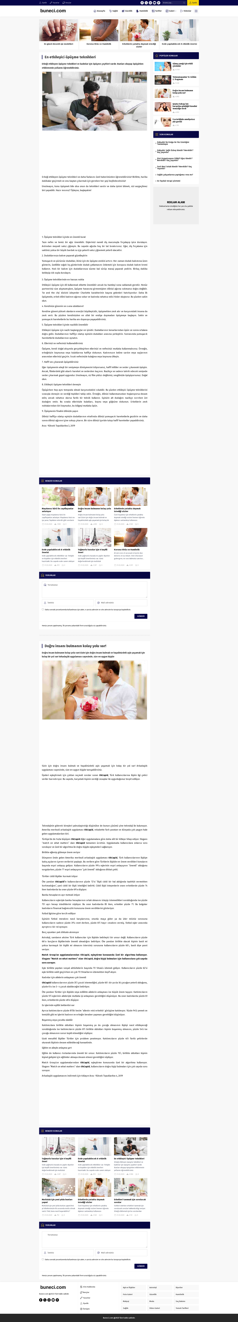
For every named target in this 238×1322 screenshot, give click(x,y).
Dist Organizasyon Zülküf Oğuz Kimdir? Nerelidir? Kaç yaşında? (174, 159)
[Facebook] (142, 2)
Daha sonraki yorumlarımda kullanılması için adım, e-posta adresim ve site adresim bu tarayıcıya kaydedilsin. (88, 610)
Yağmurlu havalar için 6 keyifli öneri (92, 551)
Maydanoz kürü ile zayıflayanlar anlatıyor (57, 510)
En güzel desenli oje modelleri (58, 44)
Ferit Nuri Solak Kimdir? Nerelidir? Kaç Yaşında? (174, 167)
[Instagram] (150, 2)
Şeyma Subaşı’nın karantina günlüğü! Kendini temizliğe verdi (185, 106)
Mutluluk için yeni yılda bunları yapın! (57, 1201)
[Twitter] (146, 2)
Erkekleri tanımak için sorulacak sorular (130, 1201)
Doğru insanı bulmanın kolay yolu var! (94, 510)
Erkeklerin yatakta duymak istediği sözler (139, 45)
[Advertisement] (94, 153)
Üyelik (194, 3)
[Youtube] (154, 2)
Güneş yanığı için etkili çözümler (183, 65)
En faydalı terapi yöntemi (168, 181)
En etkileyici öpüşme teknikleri (129, 1158)
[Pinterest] (158, 2)
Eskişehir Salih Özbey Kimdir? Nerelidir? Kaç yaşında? (175, 151)
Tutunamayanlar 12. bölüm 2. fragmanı (184, 78)
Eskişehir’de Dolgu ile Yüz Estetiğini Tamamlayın (173, 143)
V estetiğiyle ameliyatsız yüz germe (184, 120)
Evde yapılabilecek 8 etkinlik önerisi (179, 44)
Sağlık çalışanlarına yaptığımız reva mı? (175, 175)
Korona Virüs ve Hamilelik (99, 44)
